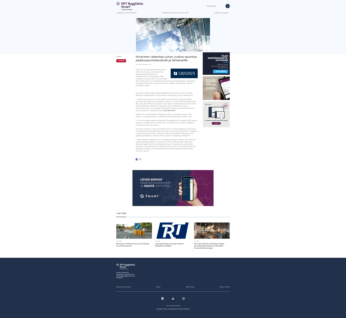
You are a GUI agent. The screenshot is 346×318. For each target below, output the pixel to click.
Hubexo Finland (221, 13)
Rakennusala (190, 287)
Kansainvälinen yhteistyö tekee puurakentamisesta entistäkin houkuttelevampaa (209, 246)
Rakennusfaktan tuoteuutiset (175, 13)
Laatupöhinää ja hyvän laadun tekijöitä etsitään (169, 245)
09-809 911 (119, 278)
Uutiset (118, 56)
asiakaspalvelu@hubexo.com (125, 276)
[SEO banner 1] (216, 127)
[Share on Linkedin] (151, 159)
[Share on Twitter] (140, 159)
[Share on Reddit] (144, 159)
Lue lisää (121, 60)
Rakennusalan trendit (127, 13)
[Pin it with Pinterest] (147, 159)
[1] (216, 74)
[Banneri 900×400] (173, 205)
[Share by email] (154, 159)
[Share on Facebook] (137, 159)
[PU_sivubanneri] (216, 99)
